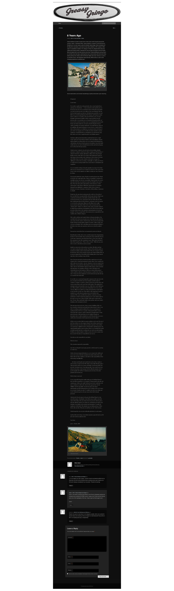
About (60, 23)
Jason (82, 38)
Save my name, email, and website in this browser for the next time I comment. (83, 573)
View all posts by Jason (79, 466)
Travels (77, 458)
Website (69, 570)
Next (114, 28)
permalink (90, 458)
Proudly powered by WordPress (87, 586)
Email (70, 563)
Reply (71, 485)
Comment (70, 537)
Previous (60, 28)
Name (70, 557)
